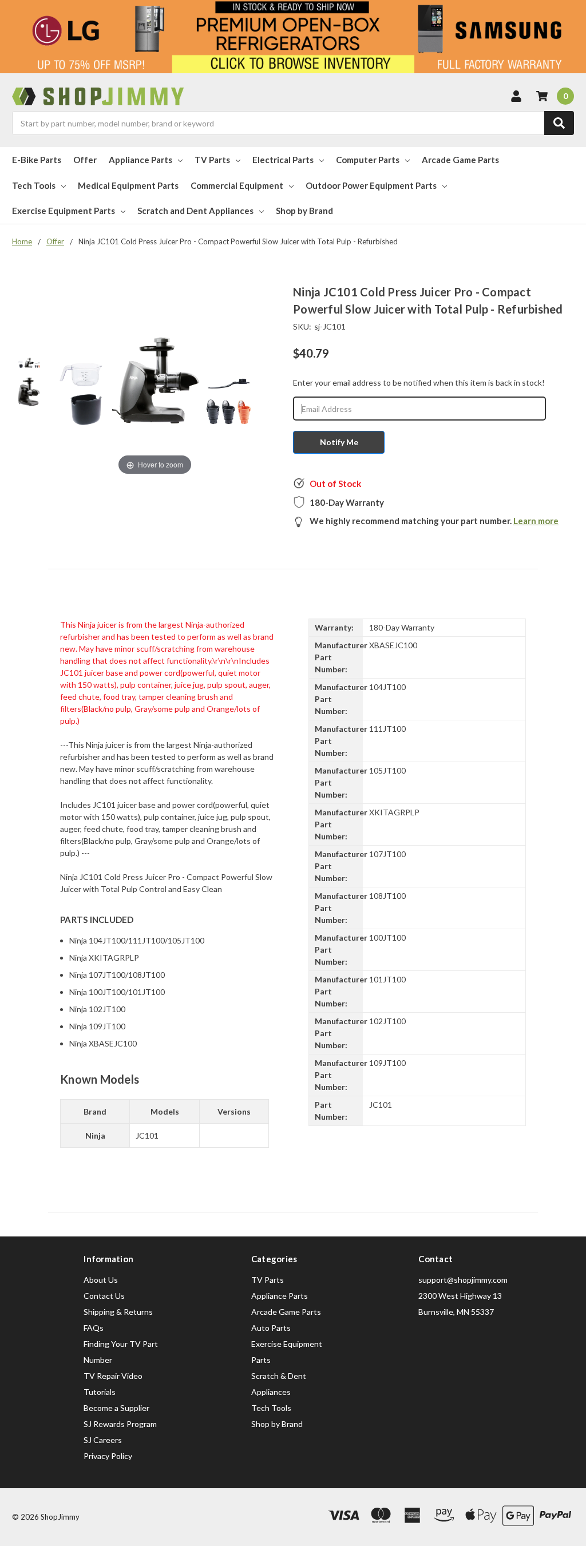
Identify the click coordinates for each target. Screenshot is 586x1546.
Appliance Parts (140, 159)
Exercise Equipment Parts (63, 210)
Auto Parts (271, 1328)
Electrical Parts (283, 159)
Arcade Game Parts (460, 159)
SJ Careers (103, 1440)
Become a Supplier (116, 1408)
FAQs (94, 1328)
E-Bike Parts (36, 159)
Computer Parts (367, 159)
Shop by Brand (304, 210)
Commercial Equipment (237, 185)
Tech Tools (34, 185)
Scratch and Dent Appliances (195, 210)
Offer (85, 159)
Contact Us (104, 1296)
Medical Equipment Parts (128, 185)
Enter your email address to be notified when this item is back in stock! (419, 382)
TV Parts (212, 159)
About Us (101, 1280)
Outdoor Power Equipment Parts (371, 185)
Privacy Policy (108, 1456)
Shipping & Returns (118, 1312)
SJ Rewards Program (120, 1424)
